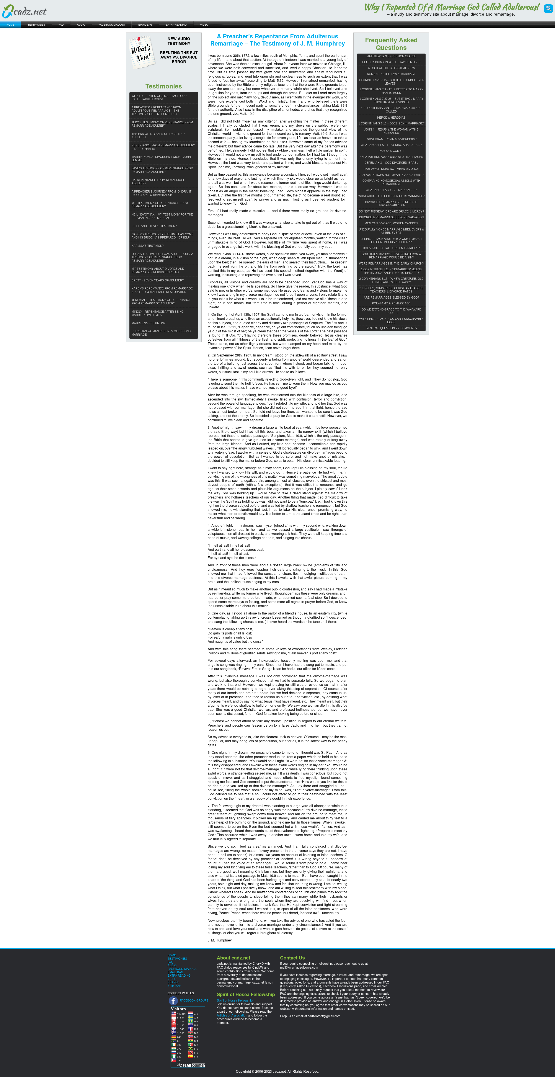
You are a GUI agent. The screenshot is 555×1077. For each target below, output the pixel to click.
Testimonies (177, 958)
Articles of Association (232, 1015)
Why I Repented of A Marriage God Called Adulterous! (451, 7)
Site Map (174, 985)
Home (172, 955)
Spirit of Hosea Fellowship (235, 1000)
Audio (172, 965)
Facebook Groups (194, 1000)
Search (173, 982)
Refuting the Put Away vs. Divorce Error (179, 57)
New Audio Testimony (179, 41)
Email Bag (175, 972)
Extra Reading (179, 975)
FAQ (170, 962)
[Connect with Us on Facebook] (173, 1000)
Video (172, 979)
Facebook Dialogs (182, 969)
